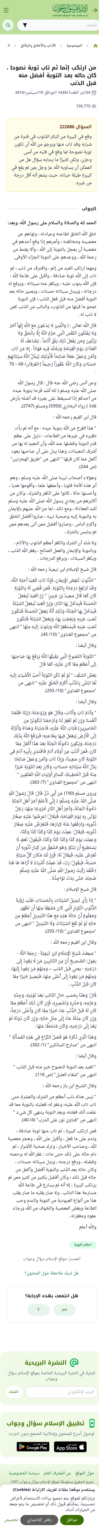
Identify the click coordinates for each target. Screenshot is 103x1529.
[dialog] (49, 1506)
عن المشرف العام (57, 1473)
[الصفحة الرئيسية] (95, 46)
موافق (72, 1520)
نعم (65, 1309)
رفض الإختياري (39, 1520)
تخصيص (11, 1520)
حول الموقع (84, 1473)
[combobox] (63, 25)
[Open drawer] (6, 10)
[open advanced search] (25, 25)
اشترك (13, 1392)
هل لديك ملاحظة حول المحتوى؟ (51, 1273)
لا (38, 1309)
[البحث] (8, 25)
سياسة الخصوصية (24, 1473)
